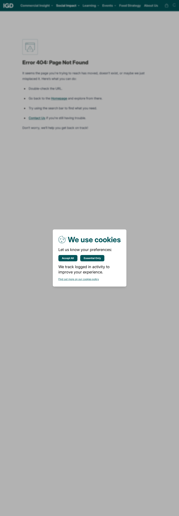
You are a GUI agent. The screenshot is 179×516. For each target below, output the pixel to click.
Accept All (68, 258)
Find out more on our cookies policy (78, 279)
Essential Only (92, 258)
